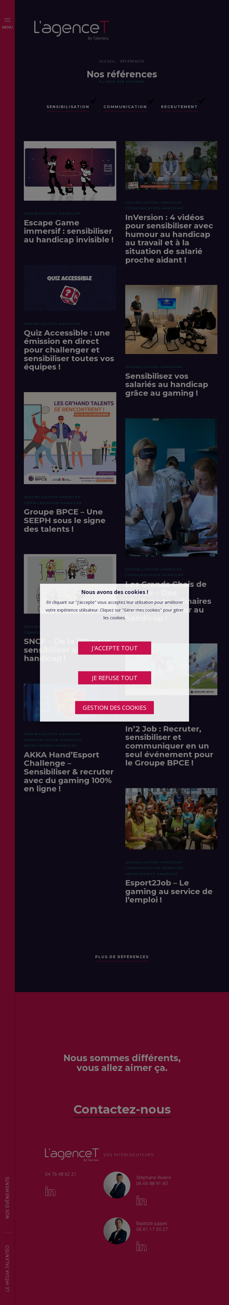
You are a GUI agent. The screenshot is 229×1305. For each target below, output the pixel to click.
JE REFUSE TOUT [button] (114, 677)
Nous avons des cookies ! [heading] (114, 591)
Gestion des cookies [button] (114, 707)
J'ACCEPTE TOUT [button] (115, 648)
